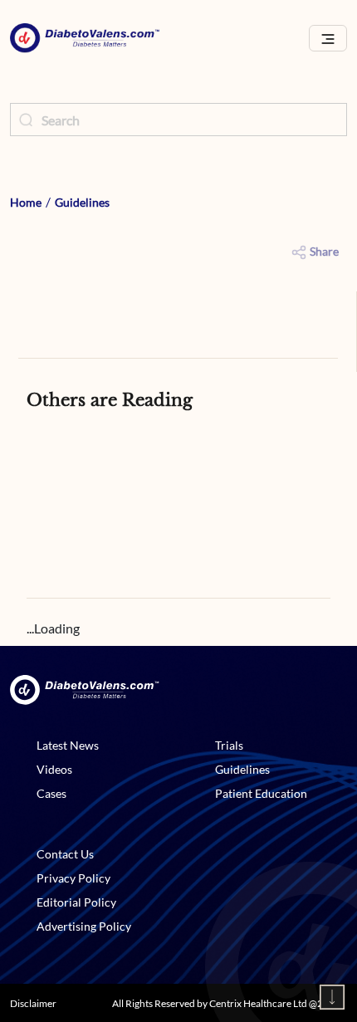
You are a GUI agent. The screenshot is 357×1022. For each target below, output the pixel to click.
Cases (51, 793)
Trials (229, 745)
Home (26, 202)
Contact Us (65, 854)
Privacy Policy (73, 878)
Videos (54, 769)
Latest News (68, 745)
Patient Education (261, 793)
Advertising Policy (84, 926)
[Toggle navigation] (328, 38)
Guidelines (82, 202)
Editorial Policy (76, 902)
